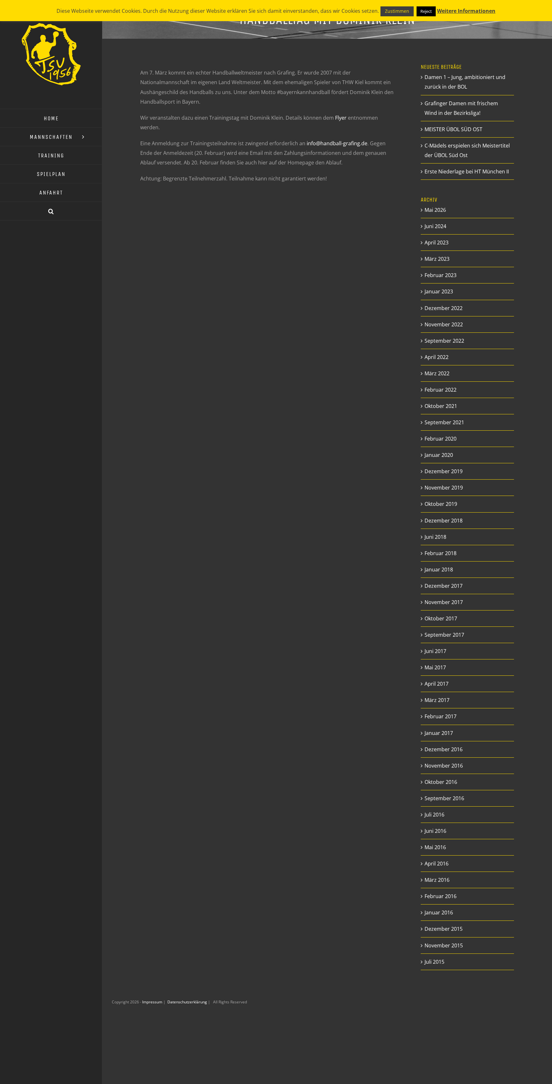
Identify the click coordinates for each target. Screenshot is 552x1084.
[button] (51, 211)
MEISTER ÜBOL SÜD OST (453, 129)
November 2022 (444, 324)
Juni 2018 (435, 536)
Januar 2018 (439, 569)
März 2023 (437, 258)
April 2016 (436, 863)
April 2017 (436, 683)
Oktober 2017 (441, 618)
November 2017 (444, 602)
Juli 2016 (434, 814)
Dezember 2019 (444, 471)
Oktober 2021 (441, 406)
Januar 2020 (439, 454)
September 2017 (444, 634)
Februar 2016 (440, 896)
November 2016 (444, 765)
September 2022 (444, 340)
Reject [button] (426, 11)
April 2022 (436, 357)
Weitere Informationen (466, 10)
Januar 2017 (439, 733)
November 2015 (444, 945)
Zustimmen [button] (397, 11)
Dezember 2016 (444, 749)
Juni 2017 (435, 651)
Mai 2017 (435, 667)
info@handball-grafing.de (337, 143)
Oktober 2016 (441, 781)
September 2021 (444, 422)
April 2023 (436, 242)
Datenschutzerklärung (187, 1002)
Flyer (341, 117)
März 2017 (437, 700)
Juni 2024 (435, 226)
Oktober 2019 (441, 503)
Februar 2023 (440, 275)
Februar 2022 (440, 389)
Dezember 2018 (444, 520)
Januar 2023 (439, 291)
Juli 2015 (434, 961)
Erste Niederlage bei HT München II (467, 171)
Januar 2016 (439, 912)
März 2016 (437, 879)
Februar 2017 (440, 716)
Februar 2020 (440, 438)
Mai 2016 (435, 847)
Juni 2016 (435, 830)
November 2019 (444, 487)
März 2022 (437, 373)
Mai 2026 (435, 209)
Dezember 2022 (444, 308)
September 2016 (444, 798)
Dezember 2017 (444, 585)
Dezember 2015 (444, 928)
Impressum (152, 1002)
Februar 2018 (440, 553)
